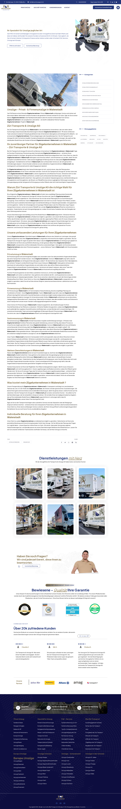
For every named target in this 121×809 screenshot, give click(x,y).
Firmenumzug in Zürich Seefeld (90, 108)
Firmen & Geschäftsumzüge (46, 722)
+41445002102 (82, 2)
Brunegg (92, 139)
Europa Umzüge (18, 735)
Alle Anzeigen (83, 636)
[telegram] (72, 442)
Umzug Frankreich (19, 774)
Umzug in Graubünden (67, 757)
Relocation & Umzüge (44, 739)
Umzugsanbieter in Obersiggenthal (92, 104)
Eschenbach (102, 135)
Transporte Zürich (43, 735)
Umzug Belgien (18, 761)
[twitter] (65, 442)
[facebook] (61, 442)
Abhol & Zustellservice (20, 749)
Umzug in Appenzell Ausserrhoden (47, 760)
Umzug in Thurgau (90, 764)
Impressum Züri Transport (92, 749)
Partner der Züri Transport (92, 726)
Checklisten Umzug (67, 749)
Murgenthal (84, 135)
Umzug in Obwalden (67, 773)
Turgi (99, 139)
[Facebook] (57, 803)
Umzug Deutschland (19, 767)
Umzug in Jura (65, 760)
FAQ (99, 2)
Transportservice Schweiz (45, 742)
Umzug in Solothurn (66, 783)
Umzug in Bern (42, 773)
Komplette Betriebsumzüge (46, 726)
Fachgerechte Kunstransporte (46, 729)
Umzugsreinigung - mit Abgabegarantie (58, 494)
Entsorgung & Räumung (27, 532)
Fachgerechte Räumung (20, 739)
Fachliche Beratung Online (68, 726)
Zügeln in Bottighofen (88, 91)
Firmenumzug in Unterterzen (90, 99)
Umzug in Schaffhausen (68, 777)
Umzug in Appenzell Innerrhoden (47, 764)
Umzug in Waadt (90, 770)
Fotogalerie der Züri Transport (94, 732)
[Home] (10, 7)
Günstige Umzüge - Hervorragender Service (90, 530)
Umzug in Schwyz (66, 780)
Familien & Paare (18, 722)
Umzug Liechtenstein (20, 777)
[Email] (64, 803)
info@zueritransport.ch (37, 2)
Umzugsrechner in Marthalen (90, 112)
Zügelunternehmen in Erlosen (90, 83)
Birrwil (83, 142)
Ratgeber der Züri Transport (93, 745)
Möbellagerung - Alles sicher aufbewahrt (89, 494)
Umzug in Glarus (42, 783)
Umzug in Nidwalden (67, 770)
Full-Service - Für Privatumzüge (25, 494)
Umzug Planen (18, 742)
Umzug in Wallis (89, 773)
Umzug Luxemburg (19, 780)
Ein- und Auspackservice (59, 532)
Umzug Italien (17, 771)
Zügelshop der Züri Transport (93, 742)
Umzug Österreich (19, 787)
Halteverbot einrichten (68, 742)
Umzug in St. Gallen (90, 757)
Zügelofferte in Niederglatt (90, 87)
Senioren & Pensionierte (21, 732)
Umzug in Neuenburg (67, 767)
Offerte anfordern (15, 45)
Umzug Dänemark (19, 764)
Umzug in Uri (88, 767)
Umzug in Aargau (42, 757)
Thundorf (90, 142)
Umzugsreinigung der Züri (68, 732)
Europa (18, 40)
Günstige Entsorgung (67, 739)
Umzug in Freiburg (43, 777)
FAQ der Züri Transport (91, 735)
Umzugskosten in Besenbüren (90, 116)
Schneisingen (100, 142)
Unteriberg (84, 139)
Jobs (86, 729)
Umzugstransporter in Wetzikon (91, 95)
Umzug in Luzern (66, 764)
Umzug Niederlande (19, 784)
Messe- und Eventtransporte (46, 732)
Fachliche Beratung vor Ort (69, 722)
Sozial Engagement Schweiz (93, 722)
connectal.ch (89, 807)
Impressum (94, 2)
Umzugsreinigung (19, 745)
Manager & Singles (19, 726)
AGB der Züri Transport (92, 739)
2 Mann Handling (66, 745)
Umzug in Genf (42, 780)
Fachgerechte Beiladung (45, 745)
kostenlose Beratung (32, 45)
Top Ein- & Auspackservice (69, 729)
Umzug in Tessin (90, 760)
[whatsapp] (68, 442)
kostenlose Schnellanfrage (103, 7)
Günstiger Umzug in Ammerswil (90, 120)
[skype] (76, 442)
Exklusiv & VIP (17, 729)
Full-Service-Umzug (67, 735)
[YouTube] (60, 803)
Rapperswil (93, 135)
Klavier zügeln (41, 749)
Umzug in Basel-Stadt (44, 770)
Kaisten (106, 139)
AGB (101, 2)
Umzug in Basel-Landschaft (45, 767)
